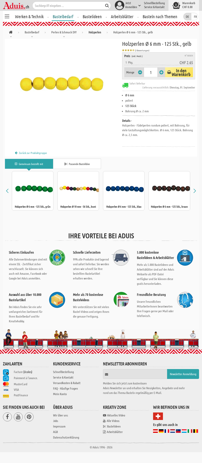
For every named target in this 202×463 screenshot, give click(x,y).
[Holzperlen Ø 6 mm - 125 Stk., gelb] (63, 83)
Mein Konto (60, 394)
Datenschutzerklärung (66, 437)
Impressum (59, 426)
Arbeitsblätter (122, 16)
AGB (55, 432)
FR (195, 16)
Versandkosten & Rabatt (66, 383)
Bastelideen (92, 16)
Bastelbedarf (63, 16)
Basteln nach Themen (160, 16)
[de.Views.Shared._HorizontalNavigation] (11, 33)
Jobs (55, 421)
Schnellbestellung (154, 3)
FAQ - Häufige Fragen (65, 388)
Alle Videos (113, 421)
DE (187, 16)
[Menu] (7, 16)
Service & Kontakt (154, 7)
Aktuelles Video (116, 415)
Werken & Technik (29, 16)
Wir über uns (60, 415)
